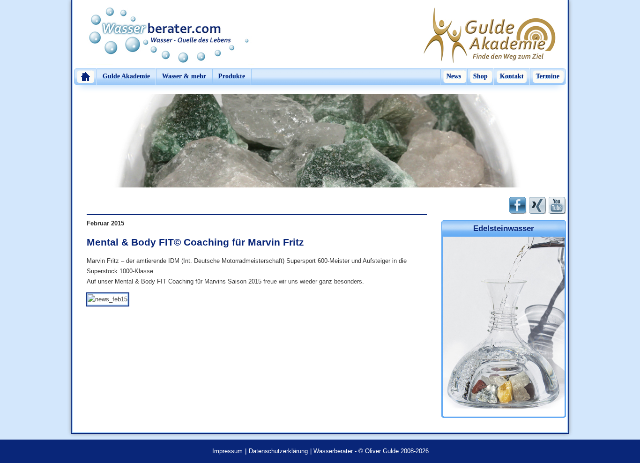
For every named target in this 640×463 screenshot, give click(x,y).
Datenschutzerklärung (278, 451)
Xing (537, 205)
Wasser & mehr (184, 76)
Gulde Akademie (126, 76)
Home (85, 76)
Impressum (227, 451)
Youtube (557, 205)
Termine (547, 76)
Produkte (231, 76)
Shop (480, 76)
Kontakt (512, 76)
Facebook (518, 205)
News (454, 76)
